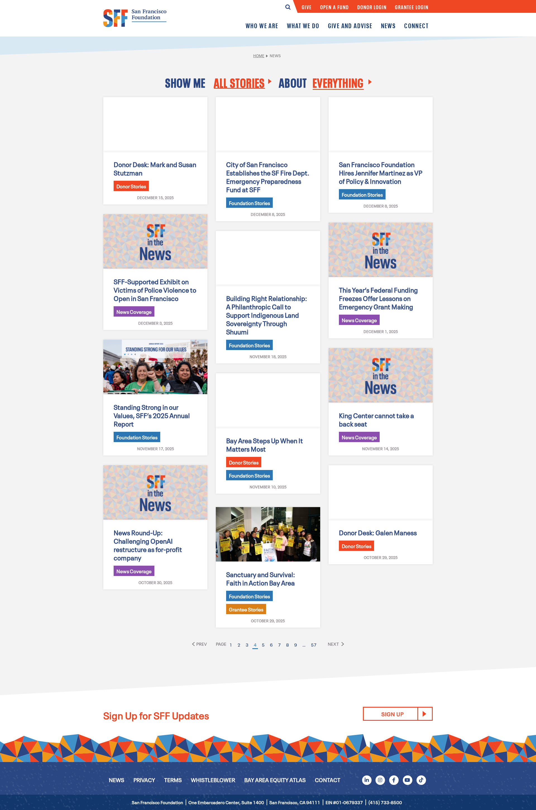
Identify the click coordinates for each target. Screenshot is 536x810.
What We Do (303, 25)
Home (258, 55)
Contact (327, 780)
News (388, 25)
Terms (173, 780)
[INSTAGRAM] (380, 780)
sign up (392, 714)
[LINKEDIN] (366, 780)
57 (314, 645)
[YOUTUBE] (407, 780)
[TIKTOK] (421, 780)
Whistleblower (213, 780)
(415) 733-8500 (385, 802)
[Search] (288, 8)
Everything (338, 82)
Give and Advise (350, 25)
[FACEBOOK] (394, 780)
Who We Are (262, 25)
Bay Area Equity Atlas (275, 780)
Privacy (144, 780)
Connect (416, 25)
